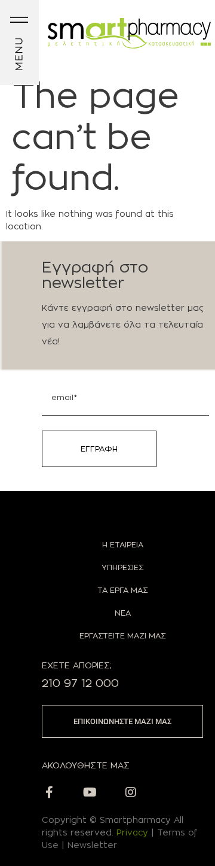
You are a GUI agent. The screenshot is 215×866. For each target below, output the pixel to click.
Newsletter (92, 844)
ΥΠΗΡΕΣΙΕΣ (122, 567)
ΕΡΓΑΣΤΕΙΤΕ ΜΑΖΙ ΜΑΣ (122, 635)
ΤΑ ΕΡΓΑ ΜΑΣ (122, 590)
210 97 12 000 (80, 683)
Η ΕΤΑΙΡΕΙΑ (122, 544)
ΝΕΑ (123, 612)
